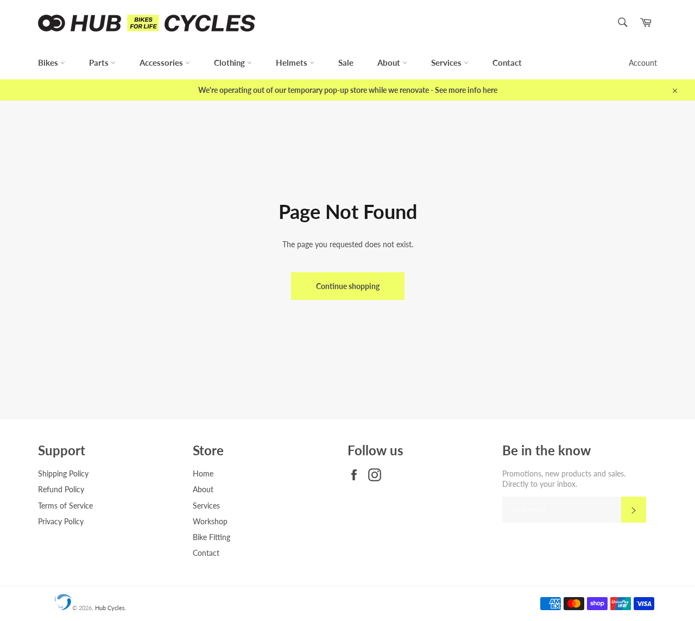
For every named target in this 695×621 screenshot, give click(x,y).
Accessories (162, 62)
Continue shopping (348, 286)
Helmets (292, 62)
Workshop (210, 521)
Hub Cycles (110, 607)
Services (447, 62)
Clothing (230, 62)
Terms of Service (65, 505)
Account (643, 62)
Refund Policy (61, 489)
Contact (507, 62)
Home (203, 473)
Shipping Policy (63, 473)
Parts (100, 62)
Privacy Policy (61, 521)
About (389, 62)
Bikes (49, 62)
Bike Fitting (211, 537)
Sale (345, 62)
